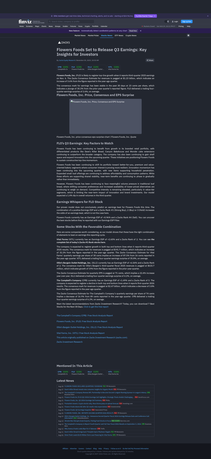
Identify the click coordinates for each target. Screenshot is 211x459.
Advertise (73, 448)
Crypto (87, 26)
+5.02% (116, 421)
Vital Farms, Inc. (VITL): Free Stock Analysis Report (81, 333)
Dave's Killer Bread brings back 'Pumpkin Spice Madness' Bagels (87, 432)
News (51, 26)
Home (22, 26)
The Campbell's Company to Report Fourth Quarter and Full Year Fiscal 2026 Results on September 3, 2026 (102, 424)
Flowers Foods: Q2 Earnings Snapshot (77, 410)
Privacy (106, 448)
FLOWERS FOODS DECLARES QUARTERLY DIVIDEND (83, 386)
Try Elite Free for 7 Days (144, 16)
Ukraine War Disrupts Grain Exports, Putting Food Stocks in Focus (87, 421)
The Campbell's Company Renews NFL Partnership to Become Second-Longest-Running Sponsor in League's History (105, 392)
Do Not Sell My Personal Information (136, 448)
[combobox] (71, 21)
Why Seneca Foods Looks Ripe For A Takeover (80, 429)
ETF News (119, 35)
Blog (95, 448)
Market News (80, 35)
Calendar (104, 26)
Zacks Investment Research (70, 342)
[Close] (208, 16)
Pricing (181, 26)
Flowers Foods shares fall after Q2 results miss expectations (85, 407)
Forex (80, 26)
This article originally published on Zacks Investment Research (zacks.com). (92, 337)
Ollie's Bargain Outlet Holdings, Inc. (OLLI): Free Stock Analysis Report (90, 327)
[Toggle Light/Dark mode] (166, 21)
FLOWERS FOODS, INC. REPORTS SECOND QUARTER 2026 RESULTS (89, 413)
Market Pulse (93, 35)
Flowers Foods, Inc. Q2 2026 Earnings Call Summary (83, 400)
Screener (29, 26)
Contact (88, 448)
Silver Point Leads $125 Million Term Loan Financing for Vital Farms (88, 435)
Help (188, 26)
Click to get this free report (96, 306)
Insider (65, 26)
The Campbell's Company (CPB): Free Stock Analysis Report (85, 315)
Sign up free (186, 21)
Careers (81, 448)
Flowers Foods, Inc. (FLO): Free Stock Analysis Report (82, 321)
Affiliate (65, 448)
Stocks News (106, 35)
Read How (133, 31)
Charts (44, 26)
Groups (57, 26)
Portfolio (95, 26)
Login (176, 21)
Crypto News (131, 35)
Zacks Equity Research (67, 60)
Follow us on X (116, 448)
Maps (37, 26)
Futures (73, 26)
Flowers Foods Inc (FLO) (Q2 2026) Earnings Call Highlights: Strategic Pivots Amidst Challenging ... (99, 397)
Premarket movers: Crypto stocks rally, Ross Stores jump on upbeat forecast (91, 403)
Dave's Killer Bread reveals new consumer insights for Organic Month (88, 389)
